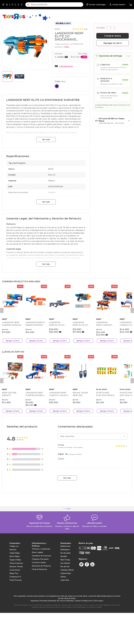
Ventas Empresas (16, 563)
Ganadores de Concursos (41, 556)
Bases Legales (37, 552)
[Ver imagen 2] (19, 76)
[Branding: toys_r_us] (26, 20)
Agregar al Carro (12, 341)
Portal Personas (16, 580)
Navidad (63, 556)
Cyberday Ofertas (67, 570)
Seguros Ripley (15, 560)
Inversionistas (15, 570)
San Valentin (65, 563)
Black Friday (65, 560)
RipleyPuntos (65, 546)
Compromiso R (15, 577)
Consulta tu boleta (39, 562)
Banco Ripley (15, 556)
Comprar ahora (112, 36)
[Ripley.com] (14, 4)
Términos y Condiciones (41, 549)
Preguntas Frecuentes (40, 559)
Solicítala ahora (66, 66)
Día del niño (64, 567)
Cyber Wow (64, 580)
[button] (130, 4)
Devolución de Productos (41, 566)
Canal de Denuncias (39, 569)
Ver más (46, 139)
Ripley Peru (14, 573)
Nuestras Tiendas (16, 567)
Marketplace (65, 550)
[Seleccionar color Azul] (57, 86)
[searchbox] (57, 4)
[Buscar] (28, 4)
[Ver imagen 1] (7, 76)
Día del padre (65, 553)
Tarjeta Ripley (15, 553)
